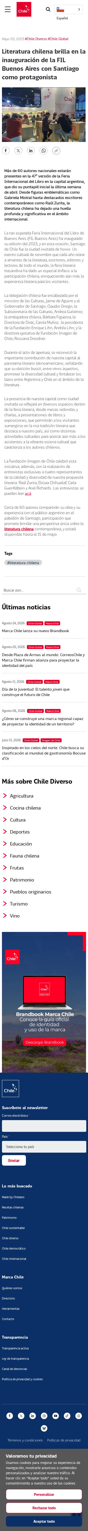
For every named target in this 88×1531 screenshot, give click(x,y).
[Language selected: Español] (68, 9)
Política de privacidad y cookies (22, 1379)
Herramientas (11, 1309)
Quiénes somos (12, 1288)
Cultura (18, 820)
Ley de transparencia (15, 1358)
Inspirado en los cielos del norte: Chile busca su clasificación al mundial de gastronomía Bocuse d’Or (44, 753)
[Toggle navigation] (7, 9)
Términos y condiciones (25, 1440)
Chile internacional (14, 1259)
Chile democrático (14, 1248)
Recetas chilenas (13, 1207)
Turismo (19, 903)
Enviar (14, 1160)
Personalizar (44, 1494)
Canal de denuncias (14, 1369)
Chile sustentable (13, 1228)
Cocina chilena (25, 808)
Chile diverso (10, 1238)
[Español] (68, 9)
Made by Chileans (13, 1197)
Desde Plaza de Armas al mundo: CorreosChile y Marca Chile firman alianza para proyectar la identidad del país (43, 660)
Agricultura (21, 796)
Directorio (8, 1298)
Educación (21, 844)
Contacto (8, 1319)
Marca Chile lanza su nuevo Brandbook (35, 630)
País (6, 1136)
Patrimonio (22, 879)
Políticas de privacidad (63, 1440)
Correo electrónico (16, 1115)
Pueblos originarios (30, 891)
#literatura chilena (23, 562)
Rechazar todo (44, 1508)
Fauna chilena (24, 855)
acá (28, 493)
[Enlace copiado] (57, 151)
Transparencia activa (15, 1348)
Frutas (17, 867)
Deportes (20, 832)
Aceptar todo (44, 1521)
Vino (15, 915)
